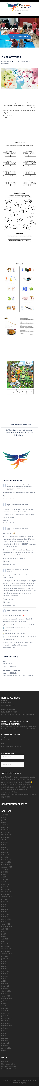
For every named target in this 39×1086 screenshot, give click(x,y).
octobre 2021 (5, 951)
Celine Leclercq (10, 61)
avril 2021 (4, 966)
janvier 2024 (5, 887)
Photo (8, 561)
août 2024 (4, 869)
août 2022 (4, 929)
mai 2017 (4, 1050)
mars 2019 (4, 1011)
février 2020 (5, 986)
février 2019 (5, 1013)
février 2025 (5, 854)
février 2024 (5, 884)
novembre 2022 (6, 921)
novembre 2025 (6, 835)
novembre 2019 (6, 993)
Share (14, 498)
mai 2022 (4, 936)
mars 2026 (4, 827)
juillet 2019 (4, 1001)
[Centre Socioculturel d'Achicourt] (19, 6)
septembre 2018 (6, 1025)
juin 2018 (4, 1033)
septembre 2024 (6, 867)
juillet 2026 (4, 817)
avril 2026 (4, 825)
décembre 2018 (6, 1018)
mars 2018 (4, 1040)
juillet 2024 (4, 872)
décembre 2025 (6, 832)
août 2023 (4, 899)
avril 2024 (4, 879)
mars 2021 (4, 968)
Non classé (5, 63)
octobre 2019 (5, 996)
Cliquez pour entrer (19, 36)
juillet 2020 (4, 976)
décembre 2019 (6, 991)
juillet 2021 (4, 959)
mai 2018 (4, 1035)
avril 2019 (4, 1008)
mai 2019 (4, 1006)
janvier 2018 (5, 1045)
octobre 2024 (5, 864)
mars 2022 (4, 941)
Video (8, 496)
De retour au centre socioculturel (20, 425)
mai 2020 (4, 981)
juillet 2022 (4, 931)
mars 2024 (4, 882)
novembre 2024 (6, 862)
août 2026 (4, 815)
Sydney (23, 1083)
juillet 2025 (4, 842)
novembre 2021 (6, 949)
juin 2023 (4, 904)
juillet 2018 (4, 1030)
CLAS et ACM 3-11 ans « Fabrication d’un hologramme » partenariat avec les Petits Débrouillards (19, 432)
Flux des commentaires (8, 1066)
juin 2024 (4, 874)
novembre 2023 (6, 892)
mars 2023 (4, 911)
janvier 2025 (5, 857)
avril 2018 (4, 1038)
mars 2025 (4, 852)
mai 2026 (4, 822)
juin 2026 (4, 820)
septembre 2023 (6, 897)
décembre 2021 (6, 946)
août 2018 (4, 1028)
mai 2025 (4, 847)
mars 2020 (4, 983)
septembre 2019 (6, 998)
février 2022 (5, 944)
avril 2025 (4, 849)
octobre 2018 (5, 1023)
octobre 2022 (5, 924)
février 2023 (5, 914)
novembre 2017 (6, 1048)
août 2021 (4, 956)
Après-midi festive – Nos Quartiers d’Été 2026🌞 (16, 782)
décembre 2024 (6, 859)
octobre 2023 (5, 894)
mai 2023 (4, 906)
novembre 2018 (6, 1021)
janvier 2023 (5, 916)
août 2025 (4, 840)
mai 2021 (4, 963)
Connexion (4, 1061)
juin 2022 (4, 934)
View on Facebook (7, 498)
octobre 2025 (5, 837)
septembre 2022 (6, 926)
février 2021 (5, 971)
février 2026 (5, 830)
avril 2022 (4, 939)
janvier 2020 (5, 988)
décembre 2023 (6, 889)
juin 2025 (4, 844)
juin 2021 (4, 961)
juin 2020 (4, 978)
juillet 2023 (4, 901)
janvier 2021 (5, 973)
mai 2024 (4, 877)
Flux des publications (8, 1064)
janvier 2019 (5, 1016)
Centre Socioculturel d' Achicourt (17, 485)
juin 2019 (4, 1003)
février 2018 (5, 1043)
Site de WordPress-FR (8, 1069)
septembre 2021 (6, 954)
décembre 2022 (6, 919)
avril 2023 (4, 909)
